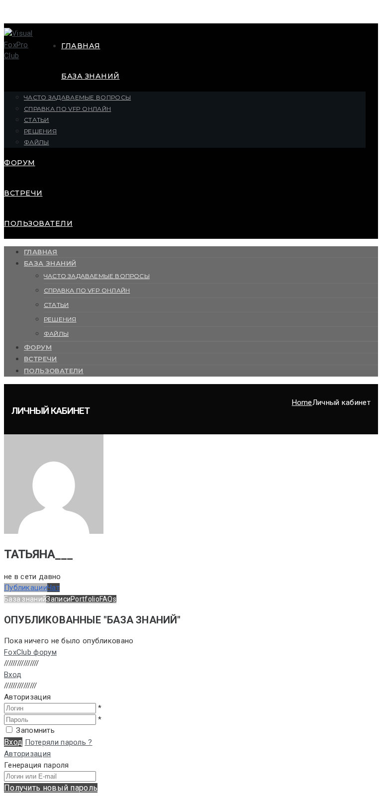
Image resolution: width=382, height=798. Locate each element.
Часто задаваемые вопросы (77, 97)
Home (302, 402)
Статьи (36, 119)
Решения (40, 131)
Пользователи (38, 223)
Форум (19, 162)
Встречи (23, 193)
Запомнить (35, 730)
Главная (80, 45)
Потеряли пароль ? (59, 742)
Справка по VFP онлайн (67, 108)
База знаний (90, 76)
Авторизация (27, 753)
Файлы (36, 142)
